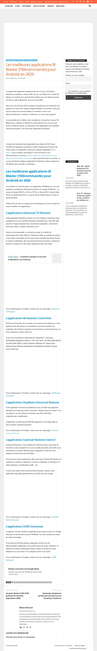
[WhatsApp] (24, 84)
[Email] (30, 84)
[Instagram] (76, 1)
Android (9, 60)
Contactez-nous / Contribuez (63, 645)
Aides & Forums (63, 1)
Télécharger (26, 6)
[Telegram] (87, 1)
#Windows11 (14, 1)
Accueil (6, 1)
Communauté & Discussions (77, 648)
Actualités (9, 6)
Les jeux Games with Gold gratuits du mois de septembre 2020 (17, 595)
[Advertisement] (48, 39)
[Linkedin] (20, 627)
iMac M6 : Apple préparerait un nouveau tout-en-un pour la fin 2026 (84, 170)
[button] (89, 6)
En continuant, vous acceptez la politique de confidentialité (78, 92)
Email (68, 83)
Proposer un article (36, 1)
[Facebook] (73, 1)
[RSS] (84, 1)
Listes (27, 1)
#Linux (21, 1)
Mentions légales (80, 645)
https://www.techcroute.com (27, 611)
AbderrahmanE (26, 607)
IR (31, 582)
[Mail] (24, 627)
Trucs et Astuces (39, 6)
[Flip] (41, 84)
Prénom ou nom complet (75, 75)
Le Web (17, 6)
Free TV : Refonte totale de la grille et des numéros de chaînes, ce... (83, 196)
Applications (18, 60)
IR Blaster (37, 582)
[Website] (30, 627)
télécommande (46, 582)
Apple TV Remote (24, 582)
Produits (50, 6)
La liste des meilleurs (30, 60)
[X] (91, 1)
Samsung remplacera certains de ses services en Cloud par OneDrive (49, 595)
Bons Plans (60, 6)
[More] (46, 84)
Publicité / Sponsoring (50, 1)
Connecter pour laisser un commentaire (20, 637)
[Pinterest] (80, 1)
